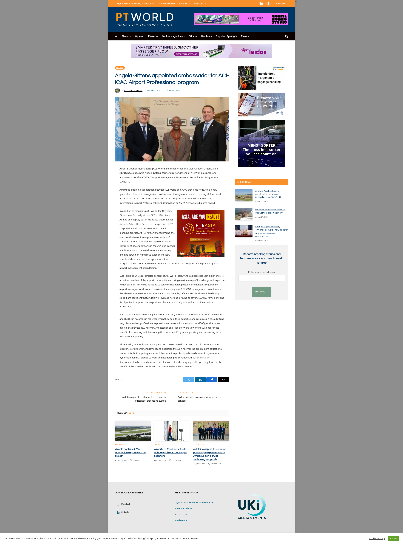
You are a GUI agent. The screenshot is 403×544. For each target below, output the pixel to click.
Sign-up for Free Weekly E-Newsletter (136, 3)
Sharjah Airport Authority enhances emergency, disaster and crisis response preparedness (271, 231)
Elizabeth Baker (133, 91)
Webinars (206, 36)
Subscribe (280, 3)
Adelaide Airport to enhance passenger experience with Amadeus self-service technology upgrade (209, 454)
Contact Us (184, 3)
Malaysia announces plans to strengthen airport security (270, 211)
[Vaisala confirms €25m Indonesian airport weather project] (133, 431)
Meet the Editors (167, 3)
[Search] (286, 36)
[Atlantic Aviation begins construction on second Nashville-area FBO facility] (244, 195)
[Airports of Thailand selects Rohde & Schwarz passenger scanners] (172, 431)
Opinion (139, 36)
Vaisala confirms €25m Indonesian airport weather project (130, 452)
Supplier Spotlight (226, 36)
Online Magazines (172, 36)
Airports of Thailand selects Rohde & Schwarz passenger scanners (170, 452)
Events (245, 36)
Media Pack (200, 3)
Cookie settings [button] (377, 538)
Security (158, 444)
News (125, 36)
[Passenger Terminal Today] (146, 19)
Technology (121, 444)
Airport (119, 68)
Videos (193, 36)
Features (153, 36)
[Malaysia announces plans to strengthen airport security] (244, 214)
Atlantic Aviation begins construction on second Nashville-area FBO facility (269, 194)
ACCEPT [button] (393, 538)
